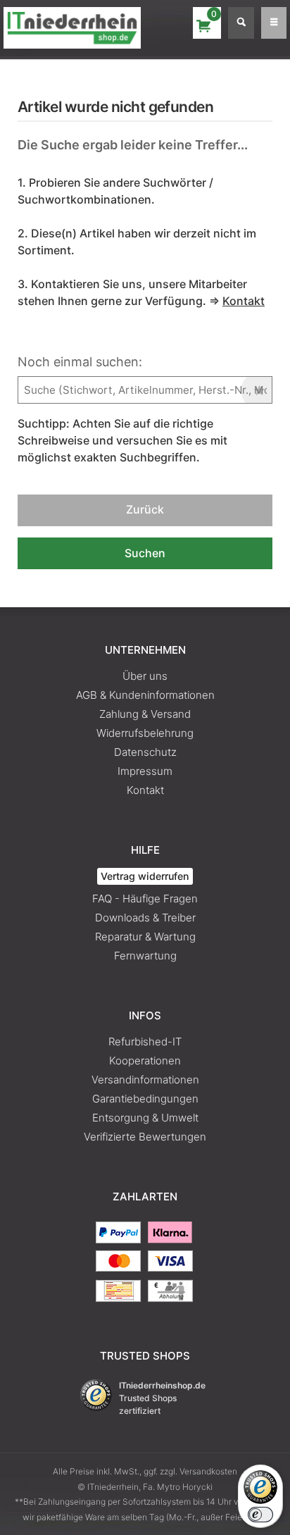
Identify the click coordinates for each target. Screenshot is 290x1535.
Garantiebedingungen (145, 1098)
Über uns (145, 676)
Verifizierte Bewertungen (145, 1136)
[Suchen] (241, 23)
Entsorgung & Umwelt (145, 1117)
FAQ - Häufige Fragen (145, 898)
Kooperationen (145, 1060)
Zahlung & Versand (145, 714)
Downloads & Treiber (145, 917)
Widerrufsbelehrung (145, 733)
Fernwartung (145, 955)
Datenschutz (145, 752)
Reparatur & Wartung (145, 936)
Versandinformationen (145, 1079)
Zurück (145, 509)
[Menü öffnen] (273, 23)
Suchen (145, 553)
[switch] (260, 1514)
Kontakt (145, 790)
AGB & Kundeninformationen (145, 695)
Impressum (145, 771)
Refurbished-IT (145, 1041)
